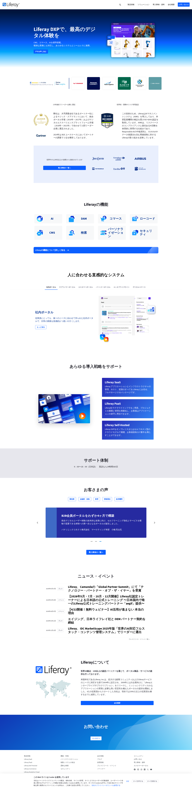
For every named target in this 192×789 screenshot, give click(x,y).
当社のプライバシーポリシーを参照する (106, 785)
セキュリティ (65, 769)
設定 (127, 781)
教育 (96, 499)
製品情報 (27, 756)
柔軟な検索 (65, 766)
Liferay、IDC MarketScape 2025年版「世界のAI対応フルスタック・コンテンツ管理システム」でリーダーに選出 (106, 630)
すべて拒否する (152, 781)
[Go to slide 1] (91, 541)
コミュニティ (138, 756)
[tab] (51, 287)
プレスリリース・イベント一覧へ (139, 639)
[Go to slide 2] (96, 541)
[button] (120, 4)
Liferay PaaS (28, 762)
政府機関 (119, 499)
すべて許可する (138, 781)
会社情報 (100, 756)
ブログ (99, 759)
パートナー (101, 769)
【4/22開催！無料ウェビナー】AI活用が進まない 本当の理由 (106, 611)
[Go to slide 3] (100, 541)
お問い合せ (138, 759)
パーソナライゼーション (69, 759)
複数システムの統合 (68, 762)
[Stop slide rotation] (88, 541)
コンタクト (96, 738)
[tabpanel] (96, 320)
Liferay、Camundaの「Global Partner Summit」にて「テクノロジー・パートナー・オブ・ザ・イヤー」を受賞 (106, 589)
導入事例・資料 (139, 762)
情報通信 (107, 499)
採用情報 (100, 762)
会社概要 (117, 703)
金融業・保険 (85, 499)
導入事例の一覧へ (64, 168)
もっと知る (41, 327)
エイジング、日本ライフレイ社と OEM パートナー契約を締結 (107, 621)
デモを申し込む (40, 51)
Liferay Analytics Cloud (31, 772)
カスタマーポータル (141, 766)
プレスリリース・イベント (106, 766)
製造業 (72, 499)
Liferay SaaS (28, 759)
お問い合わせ (184, 4)
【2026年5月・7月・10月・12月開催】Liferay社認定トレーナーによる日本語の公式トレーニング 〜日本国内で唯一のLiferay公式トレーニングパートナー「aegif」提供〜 (106, 600)
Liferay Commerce (30, 769)
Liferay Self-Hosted (30, 766)
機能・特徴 (65, 756)
